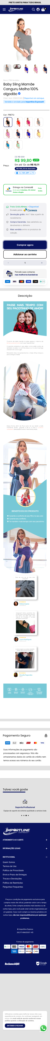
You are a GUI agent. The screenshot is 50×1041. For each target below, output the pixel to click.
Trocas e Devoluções (12, 878)
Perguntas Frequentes (13, 887)
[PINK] (28, 122)
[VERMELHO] (18, 122)
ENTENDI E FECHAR (15, 1026)
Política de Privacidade (13, 870)
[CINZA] (38, 122)
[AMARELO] (38, 133)
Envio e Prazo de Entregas (15, 874)
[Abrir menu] (4, 9)
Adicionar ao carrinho (25, 254)
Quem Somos (9, 862)
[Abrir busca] (33, 9)
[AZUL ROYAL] (28, 134)
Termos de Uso (9, 866)
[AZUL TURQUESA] (7, 144)
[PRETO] (7, 122)
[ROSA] (7, 134)
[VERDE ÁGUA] (18, 144)
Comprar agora (25, 244)
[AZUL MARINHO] (18, 134)
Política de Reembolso (13, 883)
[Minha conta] (38, 9)
